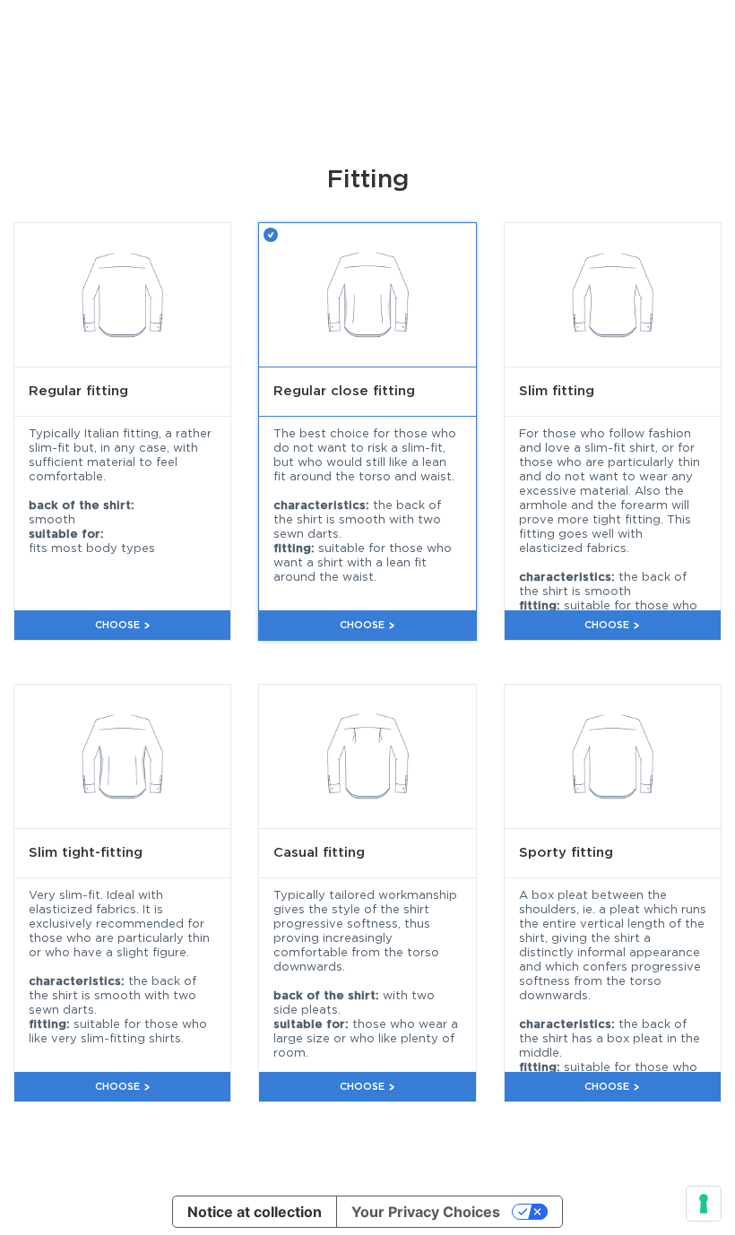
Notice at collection (254, 1212)
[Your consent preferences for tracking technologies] (704, 1204)
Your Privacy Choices (425, 1212)
